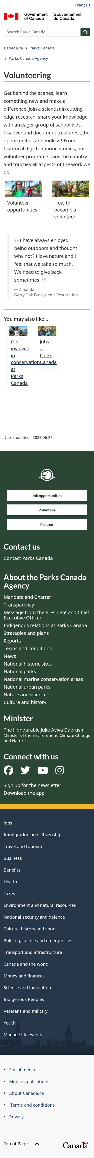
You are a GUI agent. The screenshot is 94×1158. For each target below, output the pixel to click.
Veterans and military (25, 1011)
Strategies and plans (26, 633)
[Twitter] (25, 772)
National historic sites (28, 664)
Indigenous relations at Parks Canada (45, 625)
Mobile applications (29, 1081)
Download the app (24, 793)
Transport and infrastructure (33, 952)
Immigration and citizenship (32, 834)
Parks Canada (41, 48)
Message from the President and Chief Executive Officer (46, 615)
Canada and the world (26, 964)
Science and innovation (27, 987)
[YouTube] (42, 772)
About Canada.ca (26, 1093)
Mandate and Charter (27, 597)
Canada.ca (13, 48)
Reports (12, 640)
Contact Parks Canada (28, 558)
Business (13, 858)
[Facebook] (8, 772)
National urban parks (27, 687)
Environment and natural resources (40, 905)
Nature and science (25, 694)
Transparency (19, 604)
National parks (20, 671)
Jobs (8, 823)
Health (10, 882)
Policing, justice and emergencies (38, 940)
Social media (22, 1070)
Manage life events (23, 1034)
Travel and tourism (23, 846)
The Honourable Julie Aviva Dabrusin (47, 735)
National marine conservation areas (43, 679)
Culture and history (25, 702)
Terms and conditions (28, 648)
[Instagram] (59, 772)
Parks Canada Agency (28, 58)
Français (82, 5)
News (10, 656)
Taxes (9, 893)
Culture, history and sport (30, 929)
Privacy (16, 1117)
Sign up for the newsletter (32, 785)
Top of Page (16, 1143)
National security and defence (34, 917)
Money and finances (24, 976)
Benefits (12, 870)
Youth (10, 1023)
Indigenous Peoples (24, 999)
